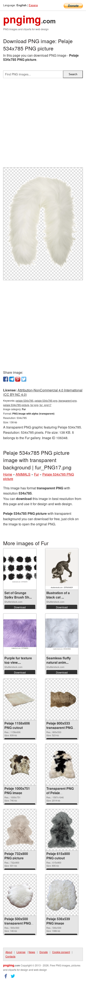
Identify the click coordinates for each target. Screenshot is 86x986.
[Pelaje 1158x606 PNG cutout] (19, 699)
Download (20, 607)
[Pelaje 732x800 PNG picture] (19, 830)
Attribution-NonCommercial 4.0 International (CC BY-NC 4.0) (42, 392)
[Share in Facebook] (5, 379)
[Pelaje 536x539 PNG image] (61, 895)
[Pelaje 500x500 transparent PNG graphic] (19, 895)
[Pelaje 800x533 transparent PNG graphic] (61, 699)
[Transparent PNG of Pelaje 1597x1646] (61, 765)
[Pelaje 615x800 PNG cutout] (62, 830)
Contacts (10, 956)
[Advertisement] (43, 124)
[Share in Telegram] (11, 379)
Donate (43, 952)
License (20, 952)
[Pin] (17, 379)
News (32, 952)
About (8, 952)
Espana (33, 5)
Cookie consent (61, 952)
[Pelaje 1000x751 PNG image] (19, 764)
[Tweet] (23, 379)
